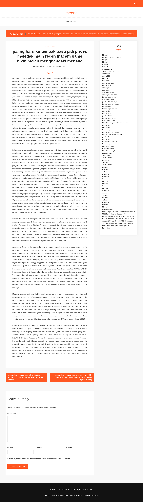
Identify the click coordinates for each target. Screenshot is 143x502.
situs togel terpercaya (110, 95)
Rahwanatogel (107, 209)
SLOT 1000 (106, 155)
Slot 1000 (105, 162)
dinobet (105, 167)
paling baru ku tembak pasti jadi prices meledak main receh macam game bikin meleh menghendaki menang (50, 56)
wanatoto (105, 190)
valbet (104, 172)
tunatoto (105, 179)
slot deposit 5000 (121, 214)
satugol (104, 195)
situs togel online (108, 99)
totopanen (105, 188)
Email (39, 448)
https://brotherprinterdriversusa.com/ (115, 123)
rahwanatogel (107, 153)
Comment (11, 414)
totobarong (106, 186)
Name (10, 448)
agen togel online (108, 92)
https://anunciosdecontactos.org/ (113, 134)
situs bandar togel (108, 120)
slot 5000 (115, 211)
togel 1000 (106, 76)
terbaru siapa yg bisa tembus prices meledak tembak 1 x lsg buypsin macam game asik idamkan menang (26, 377)
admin (37, 66)
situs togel (105, 88)
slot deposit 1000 (108, 69)
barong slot (123, 211)
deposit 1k (106, 74)
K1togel (105, 64)
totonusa (105, 183)
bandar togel (106, 85)
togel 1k (105, 78)
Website (69, 448)
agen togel (106, 90)
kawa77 (105, 169)
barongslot (106, 216)
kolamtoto (105, 174)
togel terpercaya (108, 83)
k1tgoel (104, 62)
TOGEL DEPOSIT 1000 (110, 71)
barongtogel (110, 214)
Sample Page (71, 22)
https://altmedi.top (108, 106)
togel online (106, 81)
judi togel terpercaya (109, 102)
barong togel (106, 160)
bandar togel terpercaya (110, 104)
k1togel (104, 55)
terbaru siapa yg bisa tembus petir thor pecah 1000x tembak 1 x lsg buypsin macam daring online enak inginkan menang (73, 377)
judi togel (105, 137)
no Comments (60, 66)
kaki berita (50, 46)
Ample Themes (92, 495)
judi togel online (107, 116)
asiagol (104, 193)
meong (71, 13)
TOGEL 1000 (107, 158)
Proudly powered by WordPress (57, 495)
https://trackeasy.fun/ (109, 151)
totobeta (105, 181)
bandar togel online (109, 97)
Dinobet (105, 67)
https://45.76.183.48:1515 (111, 57)
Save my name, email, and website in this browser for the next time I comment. (39, 459)
